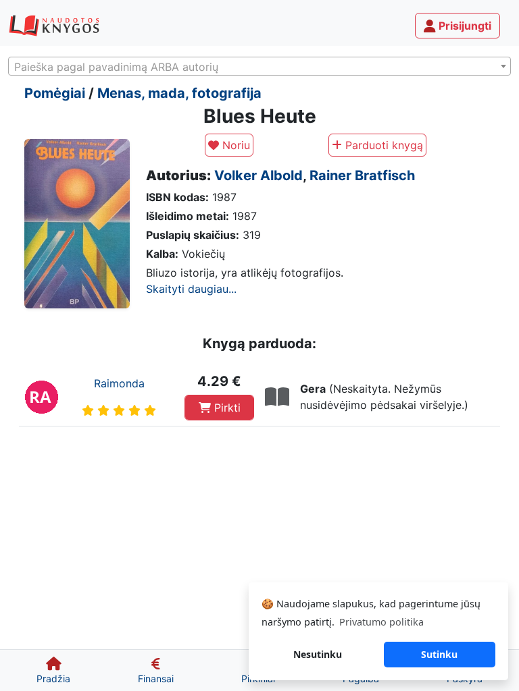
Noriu (234, 145)
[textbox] (259, 66)
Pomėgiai (54, 93)
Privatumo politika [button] (381, 621)
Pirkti (226, 407)
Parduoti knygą (382, 145)
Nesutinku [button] (317, 654)
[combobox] (259, 66)
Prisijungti (463, 25)
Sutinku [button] (439, 654)
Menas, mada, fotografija (179, 93)
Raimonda (119, 383)
